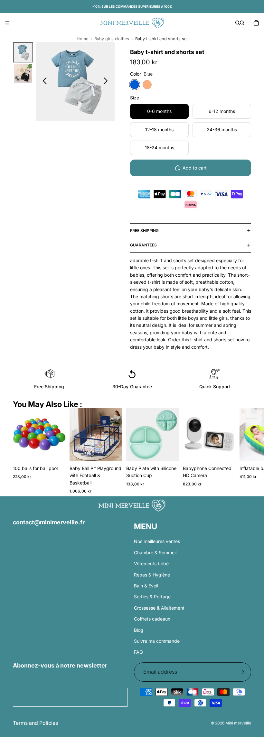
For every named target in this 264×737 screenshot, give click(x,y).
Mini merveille (238, 723)
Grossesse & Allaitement (159, 607)
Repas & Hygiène (152, 574)
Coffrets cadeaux (152, 619)
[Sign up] (241, 671)
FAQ (138, 652)
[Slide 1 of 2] (23, 52)
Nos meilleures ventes (157, 541)
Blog (138, 629)
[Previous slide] (43, 82)
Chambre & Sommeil (155, 552)
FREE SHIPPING (144, 230)
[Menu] (7, 22)
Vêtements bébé (151, 563)
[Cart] (256, 23)
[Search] (238, 23)
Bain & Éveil (146, 585)
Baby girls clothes (111, 38)
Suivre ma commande (157, 641)
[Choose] (112, 451)
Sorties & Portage (152, 596)
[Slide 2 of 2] (23, 73)
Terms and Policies (35, 723)
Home (82, 38)
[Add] (55, 451)
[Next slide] (107, 82)
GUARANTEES (143, 245)
